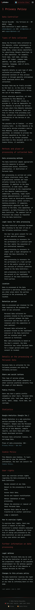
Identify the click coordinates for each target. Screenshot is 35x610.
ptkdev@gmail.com (8, 29)
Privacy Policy (7, 445)
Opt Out (19, 445)
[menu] (32, 2)
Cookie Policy (7, 464)
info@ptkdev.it (25, 29)
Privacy (11, 606)
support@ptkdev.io (12, 31)
